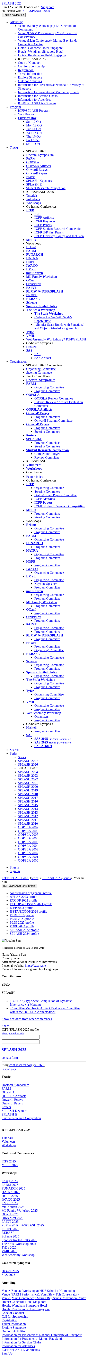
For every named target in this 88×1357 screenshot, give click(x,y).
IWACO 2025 (11, 1199)
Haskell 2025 (10, 1271)
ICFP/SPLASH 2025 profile (19, 885)
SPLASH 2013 (28, 812)
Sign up (15, 871)
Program (15, 107)
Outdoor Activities (30, 81)
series (34, 878)
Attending (16, 22)
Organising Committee (49, 650)
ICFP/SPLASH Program (34, 110)
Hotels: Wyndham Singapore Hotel (40, 51)
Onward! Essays (36, 169)
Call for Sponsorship (31, 66)
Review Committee (46, 457)
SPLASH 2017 (28, 797)
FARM (30, 158)
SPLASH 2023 (28, 775)
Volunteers (33, 199)
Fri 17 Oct (32, 140)
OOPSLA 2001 (28, 856)
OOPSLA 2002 (28, 853)
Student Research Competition (45, 188)
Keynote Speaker (45, 583)
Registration (26, 70)
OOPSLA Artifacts (38, 166)
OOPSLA (32, 162)
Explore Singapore (30, 77)
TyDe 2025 (9, 1247)
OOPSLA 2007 (28, 834)
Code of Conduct (29, 62)
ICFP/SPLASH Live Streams (37, 103)
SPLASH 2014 (28, 809)
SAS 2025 (8, 1274)
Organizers (41, 716)
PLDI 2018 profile (22, 915)
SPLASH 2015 (28, 805)
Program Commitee (47, 442)
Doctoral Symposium (40, 155)
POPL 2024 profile (22, 926)
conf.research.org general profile (31, 893)
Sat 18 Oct (33, 144)
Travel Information (30, 73)
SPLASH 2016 (28, 801)
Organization (18, 361)
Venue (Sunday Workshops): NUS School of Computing (38, 1290)
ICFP (37, 214)
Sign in (14, 867)
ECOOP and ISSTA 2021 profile (31, 904)
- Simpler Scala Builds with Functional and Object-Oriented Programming (59, 326)
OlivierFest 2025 (12, 1218)
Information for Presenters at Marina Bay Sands (48, 92)
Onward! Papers (36, 173)
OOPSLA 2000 (28, 860)
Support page (9, 1068)
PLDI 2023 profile (22, 919)
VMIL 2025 (9, 1251)
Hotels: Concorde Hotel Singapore (40, 48)
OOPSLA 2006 (28, 838)
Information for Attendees (34, 99)
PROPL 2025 (10, 1229)
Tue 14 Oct (33, 129)
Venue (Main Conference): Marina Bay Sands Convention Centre (44, 1298)
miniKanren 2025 (13, 1207)
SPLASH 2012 (28, 816)
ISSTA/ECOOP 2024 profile (28, 911)
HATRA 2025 (11, 1192)
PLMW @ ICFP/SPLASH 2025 (23, 1225)
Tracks (14, 147)
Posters (30, 177)
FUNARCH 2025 (13, 1188)
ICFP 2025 (9, 1161)
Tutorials (31, 195)
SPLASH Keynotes (39, 180)
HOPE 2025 (10, 1196)
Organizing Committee (41, 369)
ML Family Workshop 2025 (20, 1210)
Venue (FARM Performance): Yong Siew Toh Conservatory (40, 1294)
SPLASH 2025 (52, 878)
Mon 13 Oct (34, 125)
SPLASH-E (34, 184)
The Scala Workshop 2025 (19, 1243)
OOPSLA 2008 (28, 831)
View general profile (13, 1033)
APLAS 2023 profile (23, 896)
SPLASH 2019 (28, 790)
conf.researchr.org (21, 1065)
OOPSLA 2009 (28, 827)
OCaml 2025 (10, 1214)
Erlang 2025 (10, 1181)
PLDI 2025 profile (22, 922)
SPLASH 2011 (28, 820)
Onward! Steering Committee (53, 420)
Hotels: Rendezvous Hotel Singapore (42, 55)
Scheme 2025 (10, 1236)
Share (5, 1026)
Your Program (27, 114)
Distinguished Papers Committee (55, 495)
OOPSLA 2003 (28, 849)
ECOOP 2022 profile (23, 900)
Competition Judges (47, 453)
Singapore (47, 7)
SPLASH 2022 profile (24, 930)
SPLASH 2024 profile (24, 933)
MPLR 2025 (10, 1165)
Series (22, 757)
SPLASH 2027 (28, 761)
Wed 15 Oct (34, 132)
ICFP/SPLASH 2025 (36, 11)
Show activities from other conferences (27, 1019)
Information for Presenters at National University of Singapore (42, 1335)
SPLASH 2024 (28, 772)
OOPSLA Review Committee (53, 398)
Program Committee (47, 391)
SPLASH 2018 (28, 794)
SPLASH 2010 (28, 823)
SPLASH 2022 (28, 779)
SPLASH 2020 (28, 786)
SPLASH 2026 (28, 764)
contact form (10, 1057)
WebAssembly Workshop (18, 1255)
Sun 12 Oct (33, 121)
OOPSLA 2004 (28, 845)
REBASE (8, 1232)
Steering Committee (39, 372)
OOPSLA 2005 (28, 842)
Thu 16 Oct (33, 136)
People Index (34, 476)
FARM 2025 (10, 1184)
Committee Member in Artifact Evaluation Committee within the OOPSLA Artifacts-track (45, 1010)
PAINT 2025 (10, 1221)
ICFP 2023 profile (21, 908)
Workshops (33, 203)
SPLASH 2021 (28, 783)
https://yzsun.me (35, 965)
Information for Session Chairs (38, 96)
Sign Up (7, 1353)
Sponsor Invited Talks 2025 (19, 1240)
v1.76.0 (39, 1065)
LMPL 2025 (10, 1203)
